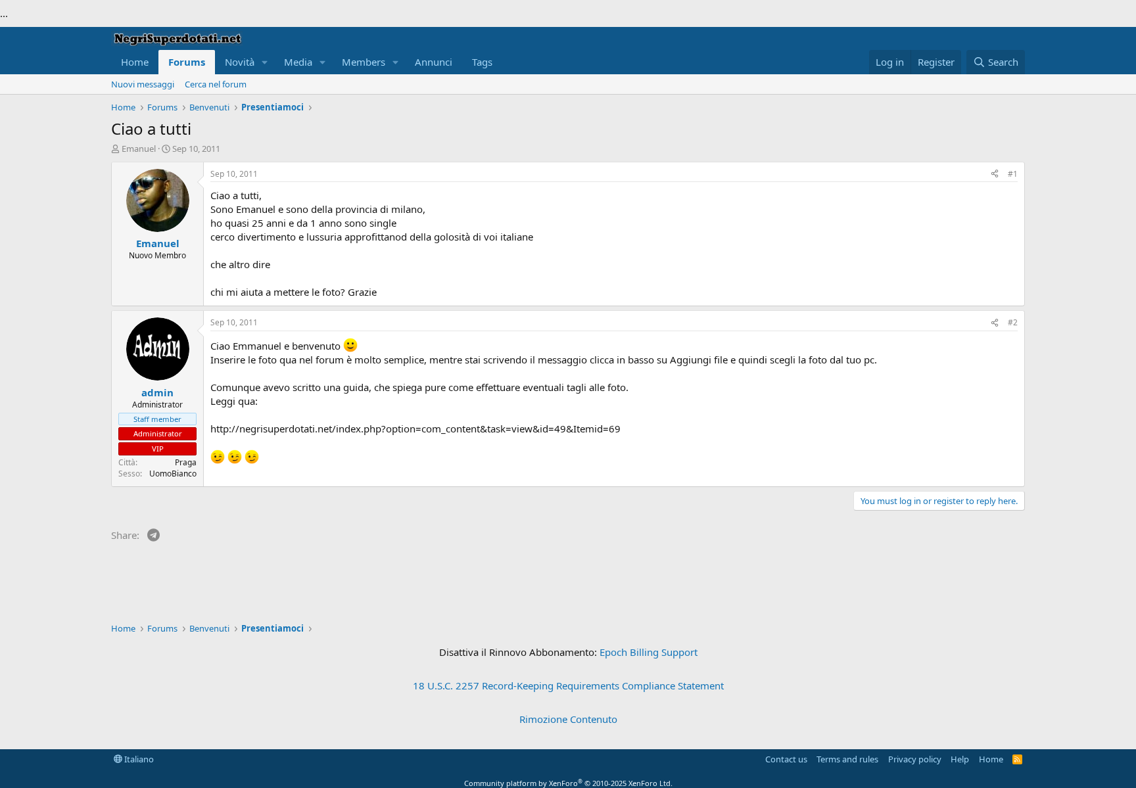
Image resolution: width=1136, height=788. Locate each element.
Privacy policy (914, 759)
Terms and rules (847, 759)
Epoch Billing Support (649, 652)
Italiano (138, 759)
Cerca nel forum (216, 84)
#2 (1013, 322)
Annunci (433, 61)
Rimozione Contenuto (568, 719)
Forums (186, 61)
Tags (482, 61)
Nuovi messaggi (142, 84)
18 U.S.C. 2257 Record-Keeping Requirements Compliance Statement (568, 685)
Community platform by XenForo (568, 783)
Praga (186, 462)
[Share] (994, 174)
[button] (265, 62)
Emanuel (139, 148)
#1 (1013, 173)
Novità (239, 61)
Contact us (786, 759)
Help (960, 759)
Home (135, 61)
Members (363, 61)
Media (298, 61)
